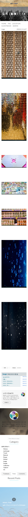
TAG (9, 23)
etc (4, 469)
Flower (5, 457)
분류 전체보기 (5, 446)
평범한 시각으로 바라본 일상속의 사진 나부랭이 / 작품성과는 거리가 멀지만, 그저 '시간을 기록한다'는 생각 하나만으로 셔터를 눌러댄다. (11, 397)
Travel (5, 453)
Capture (5, 467)
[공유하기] (7, 368)
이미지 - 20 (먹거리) (7, 383)
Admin (5, 502)
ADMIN (15, 26)
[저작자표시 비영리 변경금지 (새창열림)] (19, 367)
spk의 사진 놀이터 (8, 393)
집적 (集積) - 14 (14, 14)
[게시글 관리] (9, 368)
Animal (5, 459)
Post (9, 502)
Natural (5, 455)
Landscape (6, 451)
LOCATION (16, 23)
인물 (4, 379)
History (5, 449)
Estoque (22, 505)
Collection (6, 465)
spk (4, 505)
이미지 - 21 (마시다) (7, 381)
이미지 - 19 (5, 385)
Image (3, 29)
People (5, 463)
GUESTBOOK (6, 26)
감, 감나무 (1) (6, 377)
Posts (14, 474)
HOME (3, 23)
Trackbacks (6, 474)
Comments (22, 474)
